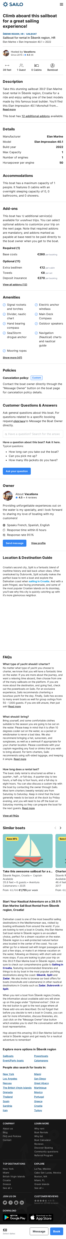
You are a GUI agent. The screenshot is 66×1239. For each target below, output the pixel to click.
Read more (9, 109)
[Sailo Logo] (13, 4)
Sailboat (31, 34)
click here (19, 421)
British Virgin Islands (14, 1176)
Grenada (8, 1092)
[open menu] (61, 4)
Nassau (7, 1083)
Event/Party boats (13, 1060)
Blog (5, 1132)
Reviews (38, 1143)
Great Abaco (41, 1083)
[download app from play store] (15, 1217)
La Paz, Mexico (42, 1168)
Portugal (39, 1096)
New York (8, 1074)
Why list (38, 1136)
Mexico (38, 1092)
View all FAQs (11, 815)
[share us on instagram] (16, 1202)
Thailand (8, 1096)
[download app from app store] (41, 1217)
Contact (7, 1140)
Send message (14, 543)
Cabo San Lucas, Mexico (47, 1172)
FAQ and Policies (12, 1136)
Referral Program (43, 1155)
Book (56, 1231)
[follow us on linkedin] (22, 1202)
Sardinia (7, 1105)
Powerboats (41, 1055)
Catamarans (41, 1060)
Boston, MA (40, 1176)
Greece (38, 1101)
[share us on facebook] (10, 1202)
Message (39, 1231)
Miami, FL (39, 1180)
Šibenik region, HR (13, 34)
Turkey (38, 1110)
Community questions (46, 1151)
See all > (7, 1188)
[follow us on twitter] (5, 1202)
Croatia (38, 1105)
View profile (38, 543)
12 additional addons (36, 116)
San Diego (40, 1078)
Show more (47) (12, 357)
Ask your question (17, 471)
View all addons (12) (15, 284)
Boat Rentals (41, 1132)
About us (8, 1128)
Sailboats (8, 1055)
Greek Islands (41, 1184)
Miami (37, 1074)
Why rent (39, 1128)
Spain (6, 1101)
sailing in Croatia (39, 581)
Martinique (40, 1087)
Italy (5, 1110)
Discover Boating (43, 1147)
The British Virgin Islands (17, 1087)
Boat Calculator (42, 1140)
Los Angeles (10, 1078)
